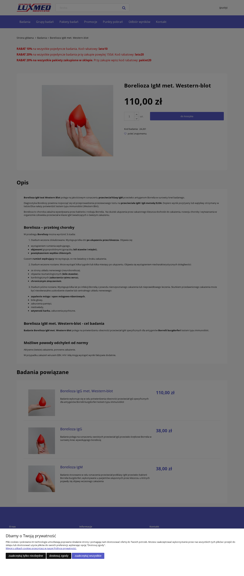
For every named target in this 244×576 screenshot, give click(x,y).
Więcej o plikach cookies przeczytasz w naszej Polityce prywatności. (41, 548)
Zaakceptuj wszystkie (88, 555)
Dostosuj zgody (58, 555)
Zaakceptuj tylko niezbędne (26, 555)
